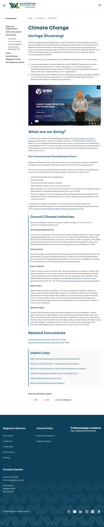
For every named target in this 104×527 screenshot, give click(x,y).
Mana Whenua (12, 56)
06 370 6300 (13, 477)
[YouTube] (74, 511)
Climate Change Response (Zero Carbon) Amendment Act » (54, 373)
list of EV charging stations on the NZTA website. (80, 281)
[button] (4, 6)
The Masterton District (15, 62)
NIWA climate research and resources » (46, 378)
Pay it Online (8, 436)
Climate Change (14, 41)
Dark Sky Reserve (15, 44)
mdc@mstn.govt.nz (16, 480)
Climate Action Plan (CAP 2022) (79, 74)
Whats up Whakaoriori (46, 436)
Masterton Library (44, 441)
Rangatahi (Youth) (13, 59)
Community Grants (13, 32)
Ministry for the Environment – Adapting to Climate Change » (55, 363)
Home (30, 18)
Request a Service (14, 428)
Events (8, 53)
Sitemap (6, 458)
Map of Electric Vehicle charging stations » (47, 383)
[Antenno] (68, 511)
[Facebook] (92, 511)
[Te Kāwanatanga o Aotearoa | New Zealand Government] (85, 429)
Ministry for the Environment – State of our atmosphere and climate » (58, 368)
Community (11, 18)
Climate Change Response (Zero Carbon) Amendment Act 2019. (58, 209)
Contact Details (13, 470)
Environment (11, 35)
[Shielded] (98, 511)
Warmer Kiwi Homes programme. (66, 261)
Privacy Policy (8, 452)
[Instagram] (86, 511)
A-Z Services (8, 447)
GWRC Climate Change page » (42, 359)
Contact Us (7, 441)
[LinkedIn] (80, 511)
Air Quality (12, 39)
